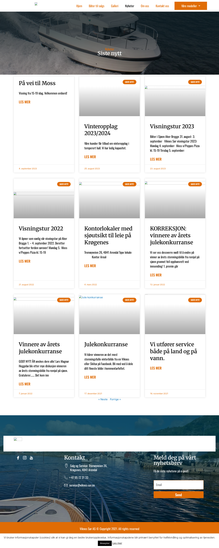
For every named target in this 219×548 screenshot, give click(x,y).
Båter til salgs (96, 6)
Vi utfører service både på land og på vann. (173, 351)
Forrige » (115, 399)
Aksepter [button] (105, 543)
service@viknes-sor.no (82, 485)
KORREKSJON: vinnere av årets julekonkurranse (171, 235)
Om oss (145, 6)
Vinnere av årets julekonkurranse (40, 347)
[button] (191, 6)
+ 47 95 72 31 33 (78, 477)
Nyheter (129, 6)
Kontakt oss (162, 6)
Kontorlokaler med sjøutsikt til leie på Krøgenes (108, 235)
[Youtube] (32, 458)
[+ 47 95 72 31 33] (66, 477)
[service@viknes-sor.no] (66, 485)
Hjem (79, 6)
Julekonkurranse (106, 344)
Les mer (24, 102)
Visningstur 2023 (172, 126)
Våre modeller (189, 6)
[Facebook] (18, 458)
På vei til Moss (37, 83)
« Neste (103, 399)
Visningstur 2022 (41, 228)
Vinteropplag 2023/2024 (101, 129)
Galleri (114, 6)
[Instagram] (25, 458)
